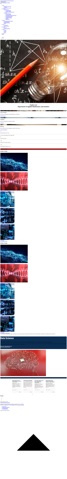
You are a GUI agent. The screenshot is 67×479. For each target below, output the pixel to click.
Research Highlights (7, 28)
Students (3, 20)
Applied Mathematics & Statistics (5, 2)
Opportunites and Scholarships (8, 21)
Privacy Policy (4, 406)
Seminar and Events (7, 22)
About (3, 5)
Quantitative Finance (9, 17)
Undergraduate (6, 9)
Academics (3, 8)
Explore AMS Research (3, 129)
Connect (3, 29)
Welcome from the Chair (7, 6)
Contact (5, 30)
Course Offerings (8, 10)
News (5, 32)
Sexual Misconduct (5, 408)
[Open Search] (3, 37)
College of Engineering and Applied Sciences (7, 0)
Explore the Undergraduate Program (6, 346)
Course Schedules (8, 11)
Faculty (3, 24)
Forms (5, 23)
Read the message (3, 115)
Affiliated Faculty (6, 26)
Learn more (2, 122)
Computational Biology (9, 16)
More (3, 34)
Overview (5, 7)
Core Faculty (6, 25)
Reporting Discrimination (5, 407)
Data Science (8, 19)
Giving (3, 33)
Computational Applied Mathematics (11, 15)
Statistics (7, 18)
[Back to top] (33, 478)
